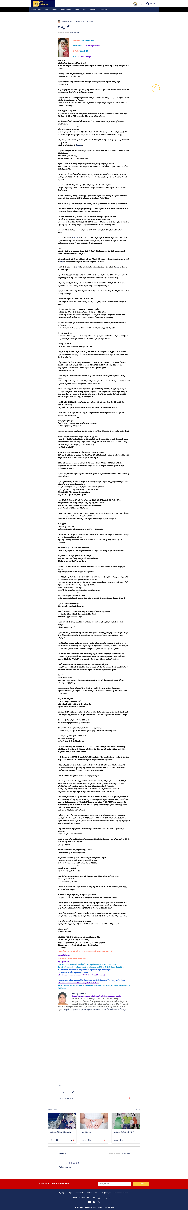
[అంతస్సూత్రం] (94, 1121)
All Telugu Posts (36, 9)
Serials (77, 9)
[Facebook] (94, 1202)
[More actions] (129, 22)
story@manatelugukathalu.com (105, 1198)
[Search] (141, 4)
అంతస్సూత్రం (86, 1132)
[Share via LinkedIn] (68, 1092)
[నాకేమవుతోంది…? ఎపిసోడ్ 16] (62, 1121)
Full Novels (103, 9)
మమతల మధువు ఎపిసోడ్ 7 (124, 1132)
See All (138, 1109)
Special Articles (66, 9)
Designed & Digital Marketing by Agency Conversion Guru (96, 1207)
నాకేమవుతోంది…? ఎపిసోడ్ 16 (60, 1132)
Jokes (84, 9)
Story (46, 9)
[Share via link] (73, 1092)
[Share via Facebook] (59, 1092)
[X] (98, 1202)
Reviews (54, 9)
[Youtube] (89, 1202)
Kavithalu (93, 9)
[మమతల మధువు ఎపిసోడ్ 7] (126, 1121)
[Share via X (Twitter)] (63, 1092)
